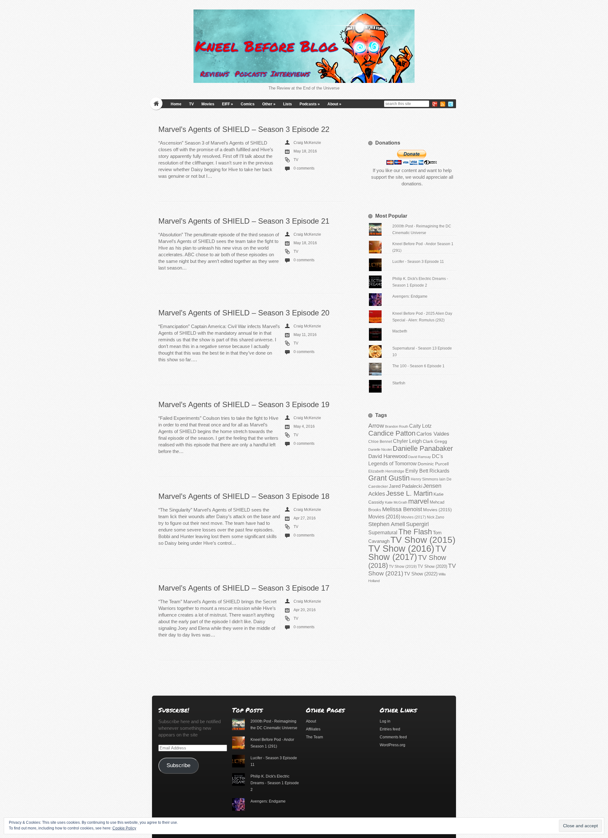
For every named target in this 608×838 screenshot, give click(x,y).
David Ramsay (419, 457)
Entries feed (390, 729)
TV (191, 104)
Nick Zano (435, 517)
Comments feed (393, 737)
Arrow (376, 425)
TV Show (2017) (407, 553)
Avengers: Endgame (410, 296)
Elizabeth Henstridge (386, 471)
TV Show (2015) (422, 540)
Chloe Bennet (380, 441)
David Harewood (387, 456)
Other (269, 104)
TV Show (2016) (401, 548)
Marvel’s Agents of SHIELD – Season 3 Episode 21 (243, 221)
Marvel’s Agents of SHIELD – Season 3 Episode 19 (243, 404)
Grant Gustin (389, 478)
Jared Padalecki (405, 486)
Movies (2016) (384, 516)
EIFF (227, 104)
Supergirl (417, 524)
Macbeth (399, 331)
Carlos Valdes (432, 434)
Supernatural (382, 532)
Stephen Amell (386, 524)
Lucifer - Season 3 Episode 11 (418, 261)
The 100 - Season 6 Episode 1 (418, 366)
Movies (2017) (413, 517)
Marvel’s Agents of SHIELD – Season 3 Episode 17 (243, 588)
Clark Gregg (435, 441)
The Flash (415, 531)
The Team (314, 737)
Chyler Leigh (407, 441)
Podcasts (310, 104)
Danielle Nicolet (380, 449)
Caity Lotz (420, 426)
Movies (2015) (437, 509)
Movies (207, 104)
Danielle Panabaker (423, 448)
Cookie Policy (124, 828)
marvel (418, 501)
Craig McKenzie (307, 142)
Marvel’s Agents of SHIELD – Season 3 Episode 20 (243, 312)
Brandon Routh (396, 426)
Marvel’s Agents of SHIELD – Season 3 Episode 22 (243, 129)
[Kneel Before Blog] (304, 46)
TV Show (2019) (403, 566)
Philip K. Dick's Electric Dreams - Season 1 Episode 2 (274, 783)
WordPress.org (392, 745)
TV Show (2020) (432, 566)
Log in (385, 721)
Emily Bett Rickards (427, 471)
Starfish (398, 383)
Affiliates (313, 729)
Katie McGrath (396, 502)
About (334, 104)
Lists (287, 104)
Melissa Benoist (402, 509)
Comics (248, 104)
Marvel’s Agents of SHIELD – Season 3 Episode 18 (243, 496)
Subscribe (178, 765)
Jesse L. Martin (409, 493)
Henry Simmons (424, 479)
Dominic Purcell (433, 464)
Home (176, 104)
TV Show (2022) (421, 573)
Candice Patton (391, 433)
